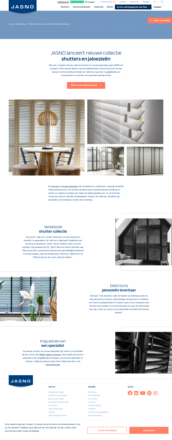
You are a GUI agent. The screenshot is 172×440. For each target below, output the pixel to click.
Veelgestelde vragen (56, 392)
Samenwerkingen (94, 405)
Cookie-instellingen (107, 430)
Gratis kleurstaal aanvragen (58, 402)
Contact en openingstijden (98, 412)
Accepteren (149, 430)
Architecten (92, 392)
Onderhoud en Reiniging (57, 395)
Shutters (65, 7)
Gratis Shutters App (55, 408)
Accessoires (52, 405)
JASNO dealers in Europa (50, 354)
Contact (122, 2)
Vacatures (92, 408)
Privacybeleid (8, 436)
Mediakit (146, 2)
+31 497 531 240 (106, 2)
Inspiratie (98, 7)
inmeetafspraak (53, 365)
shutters (55, 186)
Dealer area (134, 2)
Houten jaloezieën (81, 7)
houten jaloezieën (70, 186)
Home (11, 24)
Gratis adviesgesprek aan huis (132, 7)
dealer (162, 20)
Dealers (157, 7)
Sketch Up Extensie (95, 415)
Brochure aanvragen (56, 399)
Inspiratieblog (20, 24)
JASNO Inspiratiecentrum (57, 415)
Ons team (91, 402)
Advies (110, 7)
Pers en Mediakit (94, 395)
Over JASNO (92, 399)
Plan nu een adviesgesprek (84, 85)
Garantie (51, 412)
